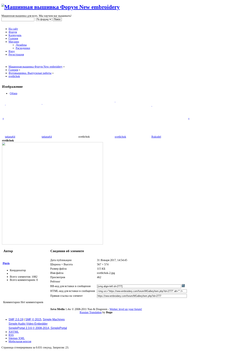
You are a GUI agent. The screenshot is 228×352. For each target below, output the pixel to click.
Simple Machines (54, 319)
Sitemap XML (17, 338)
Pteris (6, 263)
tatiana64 (10, 136)
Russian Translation (91, 312)
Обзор (13, 93)
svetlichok (120, 136)
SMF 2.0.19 (16, 319)
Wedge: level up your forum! (126, 309)
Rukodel (156, 136)
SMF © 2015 (33, 319)
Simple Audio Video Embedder (28, 323)
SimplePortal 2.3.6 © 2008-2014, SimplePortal (38, 328)
